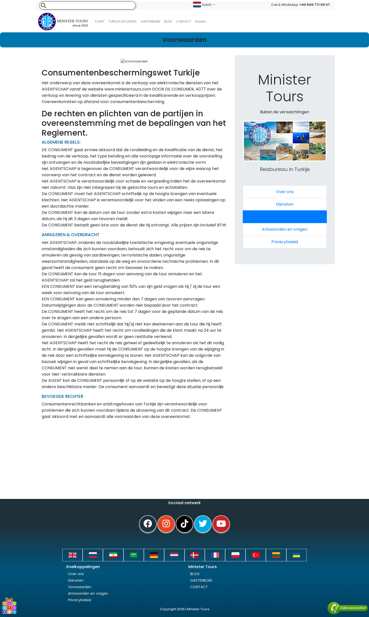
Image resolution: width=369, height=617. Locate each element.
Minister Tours (72, 23)
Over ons (285, 192)
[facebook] (148, 524)
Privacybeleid (284, 242)
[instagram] (166, 524)
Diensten (284, 204)
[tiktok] (184, 524)
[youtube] (221, 524)
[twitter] (203, 524)
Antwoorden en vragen (285, 229)
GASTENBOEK (150, 21)
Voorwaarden (284, 217)
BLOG (195, 573)
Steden (200, 21)
